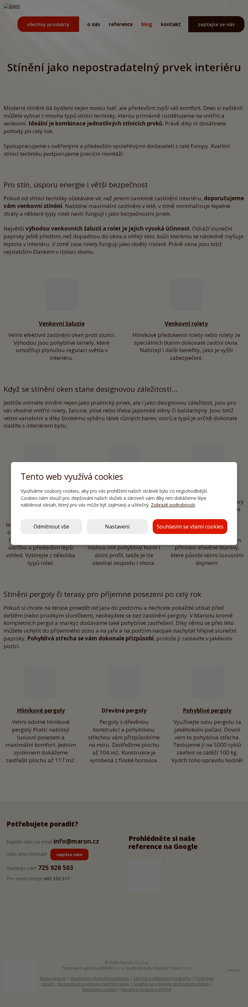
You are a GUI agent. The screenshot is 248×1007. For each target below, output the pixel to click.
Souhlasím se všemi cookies (190, 526)
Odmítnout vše (51, 526)
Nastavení (117, 526)
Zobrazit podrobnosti (173, 505)
